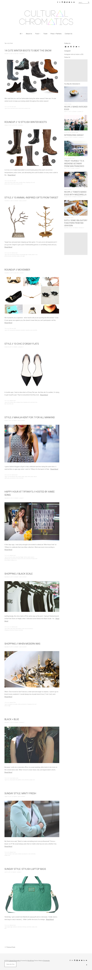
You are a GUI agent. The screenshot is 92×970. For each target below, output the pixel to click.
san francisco (13, 478)
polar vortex (15, 182)
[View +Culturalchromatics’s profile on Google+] (79, 47)
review (19, 704)
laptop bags (10, 927)
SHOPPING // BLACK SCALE (18, 573)
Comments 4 (80, 197)
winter (16, 108)
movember (22, 330)
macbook (15, 927)
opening (6, 558)
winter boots (21, 108)
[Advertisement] (76, 70)
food (11, 780)
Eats (65, 158)
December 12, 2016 (8, 53)
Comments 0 (81, 137)
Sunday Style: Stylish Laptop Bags (25, 869)
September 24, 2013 (8, 577)
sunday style (19, 256)
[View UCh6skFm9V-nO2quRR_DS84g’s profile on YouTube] (76, 47)
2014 (9, 182)
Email (74, 2)
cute (20, 254)
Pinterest (64, 2)
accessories (12, 254)
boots (11, 182)
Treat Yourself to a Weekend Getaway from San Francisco (74, 163)
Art (10, 627)
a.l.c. (8, 780)
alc (8, 854)
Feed (71, 2)
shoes (24, 182)
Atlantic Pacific (21, 476)
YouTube (69, 2)
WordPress (30, 960)
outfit (5, 478)
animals (17, 254)
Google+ (60, 2)
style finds (12, 108)
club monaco (15, 854)
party (8, 478)
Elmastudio (46, 960)
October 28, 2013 (8, 347)
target (23, 256)
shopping (28, 182)
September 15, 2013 (8, 722)
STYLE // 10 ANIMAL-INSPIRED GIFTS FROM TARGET (31, 197)
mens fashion (19, 628)
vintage (8, 706)
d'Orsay (11, 402)
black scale (10, 628)
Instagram (62, 2)
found (14, 628)
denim (29, 476)
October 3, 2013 (7, 420)
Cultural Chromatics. (15, 960)
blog (19, 557)
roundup (20, 182)
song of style (20, 558)
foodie (13, 780)
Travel (45, 34)
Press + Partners (56, 34)
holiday (29, 254)
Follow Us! (67, 57)
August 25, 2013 (7, 796)
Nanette (16, 201)
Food (37, 34)
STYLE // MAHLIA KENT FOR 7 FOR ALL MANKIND (29, 417)
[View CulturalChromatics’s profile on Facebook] (65, 47)
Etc (10, 253)
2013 (9, 254)
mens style (24, 628)
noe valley (15, 704)
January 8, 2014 (7, 125)
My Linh (16, 53)
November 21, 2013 (8, 201)
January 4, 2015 (67, 197)
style (9, 108)
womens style (27, 108)
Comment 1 (77, 168)
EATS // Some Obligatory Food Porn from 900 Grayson (75, 223)
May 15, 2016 (67, 168)
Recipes (69, 104)
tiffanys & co (14, 560)
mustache (27, 330)
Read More (11, 175)
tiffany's (9, 560)
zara (12, 404)
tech (5, 928)
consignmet (10, 704)
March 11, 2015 (67, 111)
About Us (29, 34)
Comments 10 (80, 111)
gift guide (23, 254)
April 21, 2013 (7, 872)
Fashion (25, 557)
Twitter (67, 2)
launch (35, 476)
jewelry (33, 254)
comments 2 (20, 125)
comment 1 (21, 273)
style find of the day (30, 558)
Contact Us (68, 34)
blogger (21, 557)
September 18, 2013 (8, 647)
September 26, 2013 (8, 498)
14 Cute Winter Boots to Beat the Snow (27, 50)
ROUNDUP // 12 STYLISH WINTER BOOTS (25, 122)
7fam (16, 476)
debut (26, 476)
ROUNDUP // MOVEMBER (17, 269)
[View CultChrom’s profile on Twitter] (68, 47)
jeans (32, 476)
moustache (17, 330)
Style (15, 107)
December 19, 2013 (68, 228)
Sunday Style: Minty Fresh (20, 793)
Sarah (77, 132)
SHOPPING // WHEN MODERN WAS (22, 643)
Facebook (57, 2)
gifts (27, 254)
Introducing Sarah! (74, 135)
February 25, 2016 (68, 137)
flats (15, 402)
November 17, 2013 (8, 273)
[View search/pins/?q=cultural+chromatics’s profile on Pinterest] (73, 47)
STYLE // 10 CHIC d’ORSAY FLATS (21, 343)
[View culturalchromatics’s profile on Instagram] (71, 47)
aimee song (15, 557)
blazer (10, 854)
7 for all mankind (11, 476)
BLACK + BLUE (11, 719)
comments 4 (21, 53)
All (20, 34)
